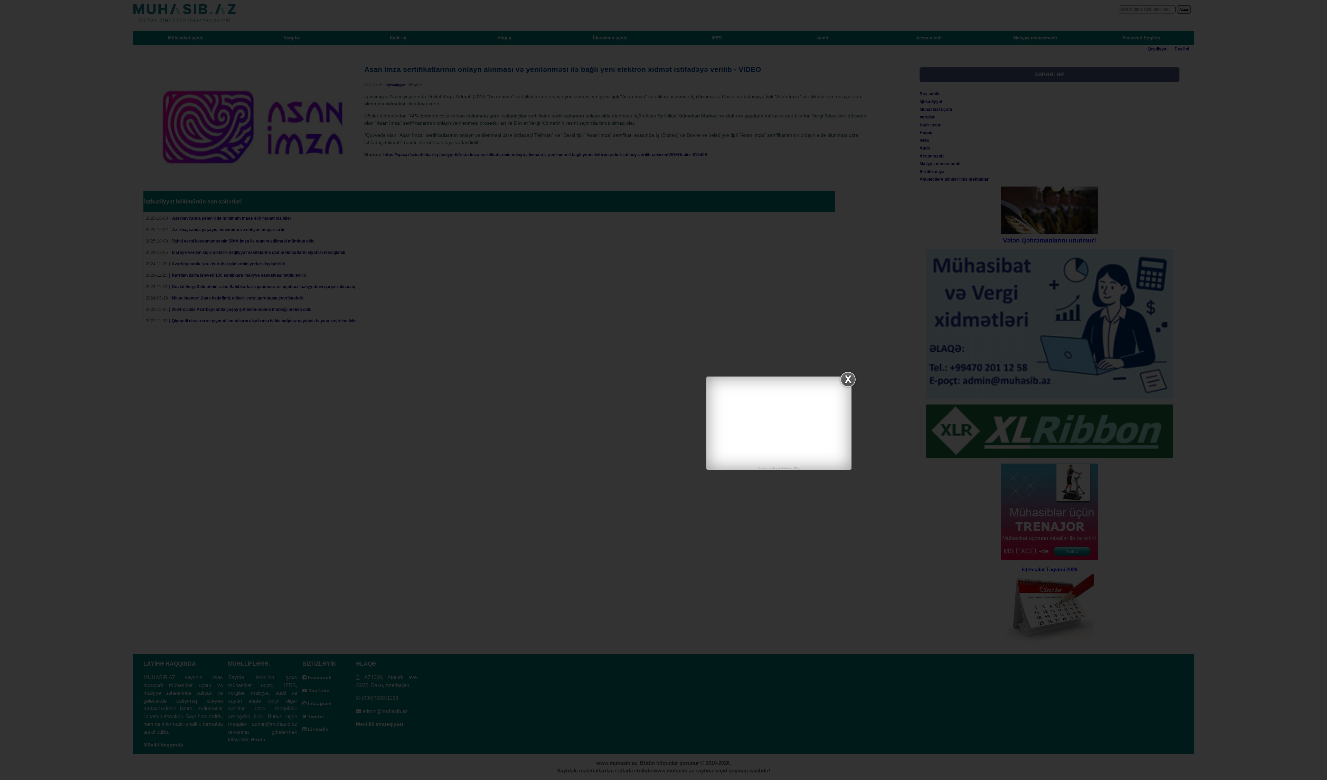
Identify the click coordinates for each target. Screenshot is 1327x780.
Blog (797, 468)
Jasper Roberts (782, 468)
